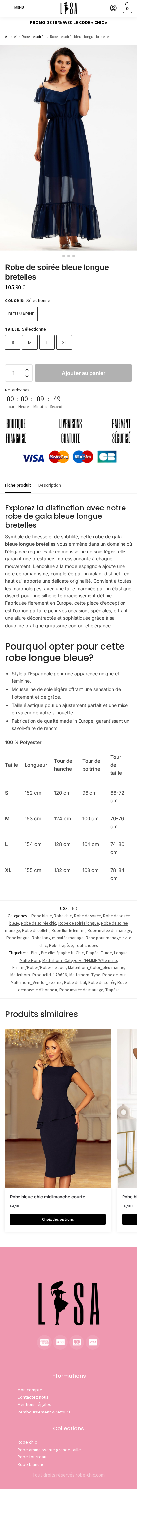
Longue (120, 953)
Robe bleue (41, 916)
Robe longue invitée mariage (57, 938)
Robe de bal (75, 982)
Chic (80, 953)
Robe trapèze (61, 945)
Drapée (92, 953)
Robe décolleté (35, 930)
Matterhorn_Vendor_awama (36, 982)
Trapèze (112, 990)
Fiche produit (18, 485)
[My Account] (113, 8)
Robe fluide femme (68, 930)
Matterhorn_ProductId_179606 (38, 975)
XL (64, 342)
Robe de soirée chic (38, 923)
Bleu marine (21, 314)
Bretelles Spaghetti (57, 953)
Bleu (35, 953)
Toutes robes (86, 945)
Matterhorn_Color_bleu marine (96, 967)
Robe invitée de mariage (109, 930)
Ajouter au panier (83, 373)
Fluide (106, 953)
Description (49, 485)
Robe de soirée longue (78, 923)
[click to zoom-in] (68, 148)
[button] (26, 370)
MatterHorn (30, 960)
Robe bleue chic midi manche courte (47, 1196)
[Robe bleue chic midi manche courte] (58, 1108)
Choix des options (58, 1219)
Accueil (11, 36)
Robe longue (17, 938)
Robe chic (63, 916)
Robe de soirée (33, 36)
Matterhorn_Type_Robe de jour (97, 975)
